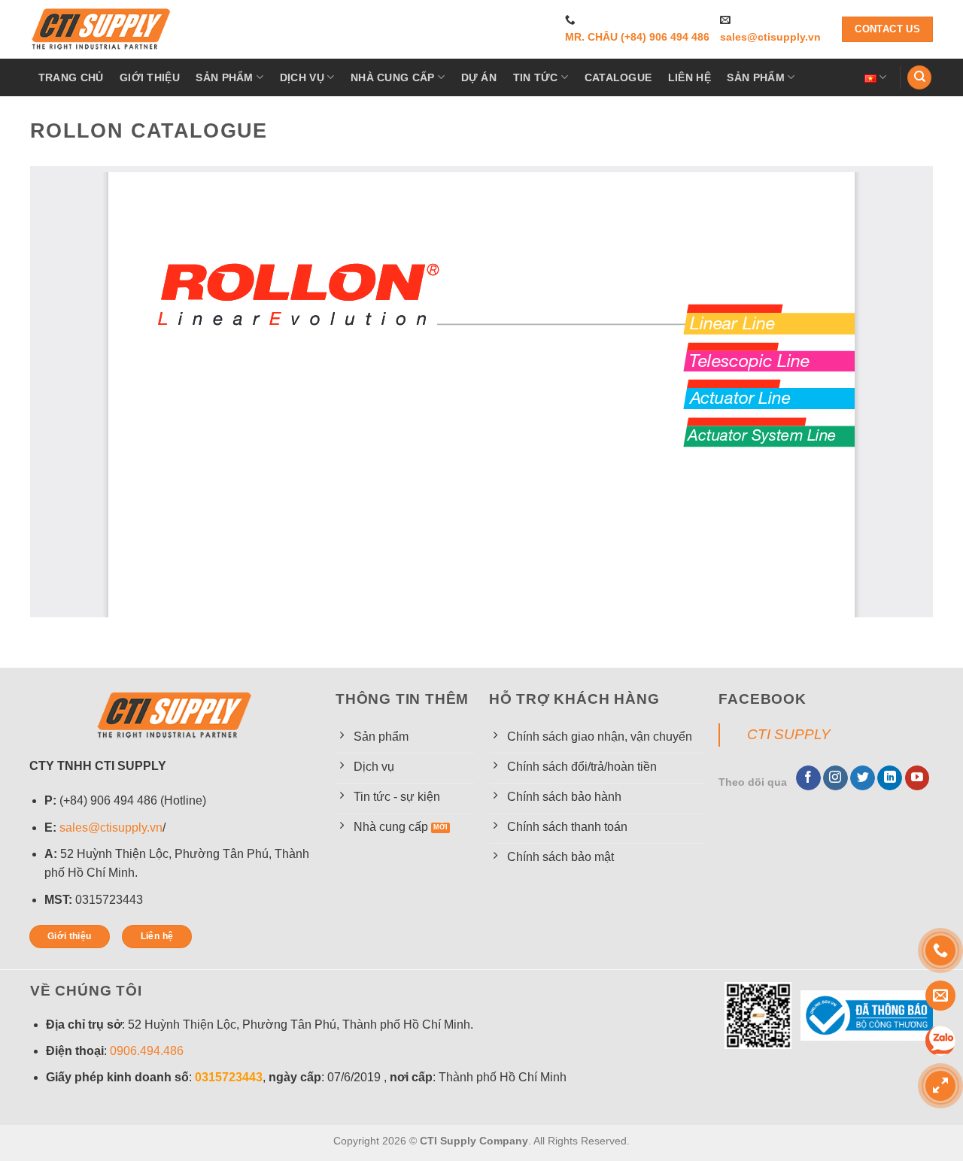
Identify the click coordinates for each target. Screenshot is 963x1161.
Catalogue (618, 77)
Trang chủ (71, 77)
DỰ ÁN (479, 77)
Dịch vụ (302, 77)
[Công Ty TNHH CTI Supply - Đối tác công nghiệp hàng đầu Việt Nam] (101, 29)
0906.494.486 (147, 1050)
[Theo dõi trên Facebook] (808, 778)
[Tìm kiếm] (919, 77)
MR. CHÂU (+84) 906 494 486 (637, 37)
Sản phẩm (224, 77)
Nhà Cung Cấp (392, 77)
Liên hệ (689, 77)
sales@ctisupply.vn (770, 37)
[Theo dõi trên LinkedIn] (889, 778)
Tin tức (535, 77)
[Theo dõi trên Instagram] (835, 778)
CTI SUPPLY (789, 734)
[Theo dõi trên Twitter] (862, 778)
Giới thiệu (150, 77)
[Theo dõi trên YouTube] (917, 778)
